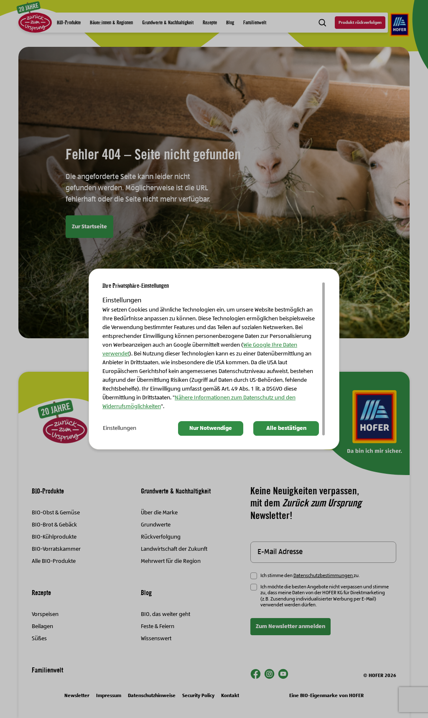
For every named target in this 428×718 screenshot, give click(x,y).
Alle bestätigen (286, 429)
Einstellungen (119, 429)
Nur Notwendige (210, 429)
